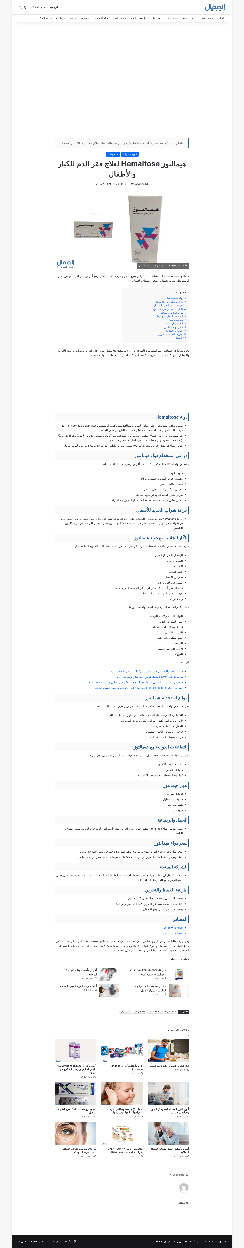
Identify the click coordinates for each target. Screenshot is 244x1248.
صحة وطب (158, 143)
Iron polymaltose (172, 927)
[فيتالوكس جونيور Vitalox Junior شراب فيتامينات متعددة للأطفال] (122, 1133)
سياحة (176, 18)
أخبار (221, 18)
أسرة (133, 18)
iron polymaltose (172, 933)
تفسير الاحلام (45, 18)
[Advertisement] (122, 80)
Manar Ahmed (138, 184)
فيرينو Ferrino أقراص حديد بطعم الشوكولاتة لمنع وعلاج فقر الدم (147, 671)
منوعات (62, 18)
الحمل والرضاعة (174, 323)
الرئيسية (54, 7)
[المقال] (215, 7)
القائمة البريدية (53, 1241)
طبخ (203, 18)
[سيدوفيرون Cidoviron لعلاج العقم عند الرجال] (75, 1093)
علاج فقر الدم (139, 1011)
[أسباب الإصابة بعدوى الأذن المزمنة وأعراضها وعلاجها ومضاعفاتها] (122, 1093)
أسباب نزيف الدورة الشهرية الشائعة (78, 985)
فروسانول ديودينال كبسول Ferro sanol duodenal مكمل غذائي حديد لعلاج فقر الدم (136, 682)
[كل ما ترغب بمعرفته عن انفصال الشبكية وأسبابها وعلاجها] (75, 1133)
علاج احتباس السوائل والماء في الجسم (169, 1065)
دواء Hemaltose (174, 298)
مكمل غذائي (126, 1011)
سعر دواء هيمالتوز (173, 327)
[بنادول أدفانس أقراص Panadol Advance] (122, 1050)
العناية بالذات (154, 18)
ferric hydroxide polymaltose (162, 1011)
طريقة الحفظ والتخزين (170, 334)
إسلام (142, 18)
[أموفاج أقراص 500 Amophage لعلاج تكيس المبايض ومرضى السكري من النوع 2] (75, 1050)
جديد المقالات (38, 7)
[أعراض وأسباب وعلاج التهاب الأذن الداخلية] (109, 974)
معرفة (186, 18)
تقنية (210, 18)
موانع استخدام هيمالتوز (171, 312)
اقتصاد (114, 18)
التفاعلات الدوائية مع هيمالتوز (168, 316)
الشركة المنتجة (174, 330)
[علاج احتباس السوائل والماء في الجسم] (168, 1050)
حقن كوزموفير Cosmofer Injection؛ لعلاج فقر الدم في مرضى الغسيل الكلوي (139, 687)
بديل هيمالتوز (176, 319)
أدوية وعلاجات (139, 143)
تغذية (194, 18)
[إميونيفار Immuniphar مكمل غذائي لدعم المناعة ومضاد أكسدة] (179, 974)
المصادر (178, 337)
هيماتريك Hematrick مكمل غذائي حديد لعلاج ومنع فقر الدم (150, 677)
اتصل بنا (22, 1241)
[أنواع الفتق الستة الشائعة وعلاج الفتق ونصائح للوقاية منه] (168, 1093)
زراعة (73, 18)
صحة (167, 18)
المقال (200, 1241)
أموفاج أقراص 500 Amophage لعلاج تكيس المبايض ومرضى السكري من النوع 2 (76, 1069)
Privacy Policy (36, 1241)
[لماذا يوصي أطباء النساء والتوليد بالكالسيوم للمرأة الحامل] (179, 990)
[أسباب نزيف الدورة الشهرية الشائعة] (109, 990)
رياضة (124, 18)
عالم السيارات (101, 18)
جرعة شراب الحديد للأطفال (168, 305)
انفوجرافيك (84, 18)
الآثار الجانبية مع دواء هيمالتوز (168, 309)
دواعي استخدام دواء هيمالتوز (168, 301)
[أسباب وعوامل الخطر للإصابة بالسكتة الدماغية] (168, 1133)
